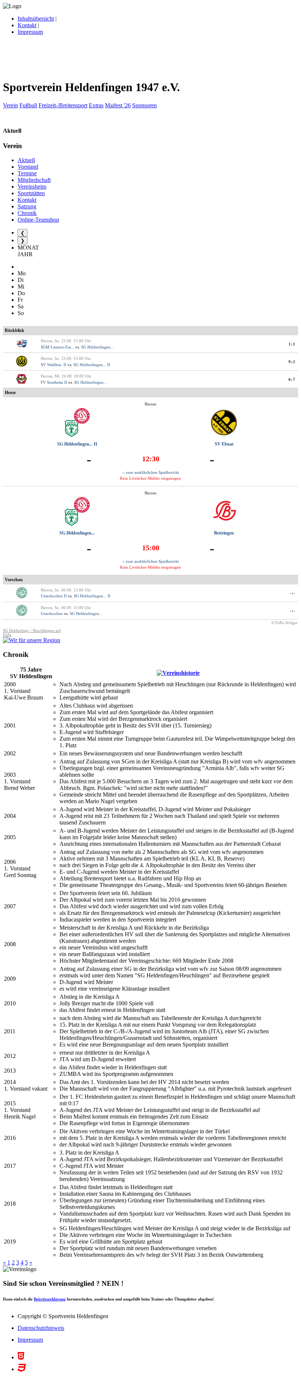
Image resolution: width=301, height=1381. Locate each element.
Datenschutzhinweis (41, 1328)
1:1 (292, 344)
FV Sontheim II (54, 382)
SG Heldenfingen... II (91, 364)
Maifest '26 (118, 105)
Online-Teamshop (38, 220)
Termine (27, 173)
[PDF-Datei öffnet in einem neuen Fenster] (178, 673)
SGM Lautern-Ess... (57, 347)
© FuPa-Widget (284, 622)
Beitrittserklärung (50, 1299)
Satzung (27, 206)
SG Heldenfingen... (97, 347)
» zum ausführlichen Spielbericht (151, 472)
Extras (96, 105)
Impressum (30, 32)
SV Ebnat (224, 444)
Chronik (27, 213)
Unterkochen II (54, 596)
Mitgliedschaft (34, 180)
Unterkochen (52, 613)
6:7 (292, 379)
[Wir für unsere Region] (31, 640)
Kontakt (27, 25)
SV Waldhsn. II (53, 364)
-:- (292, 593)
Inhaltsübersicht (36, 18)
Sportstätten (31, 193)
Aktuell (26, 160)
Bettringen (224, 533)
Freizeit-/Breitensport (63, 105)
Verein (10, 105)
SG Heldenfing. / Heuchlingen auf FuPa (32, 632)
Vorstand (28, 167)
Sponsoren (144, 105)
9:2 (292, 361)
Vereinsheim (32, 186)
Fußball (28, 105)
